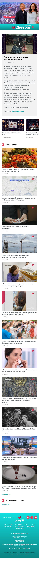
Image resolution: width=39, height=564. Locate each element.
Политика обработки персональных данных (19, 548)
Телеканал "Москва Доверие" (21, 27)
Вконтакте (28, 517)
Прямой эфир (19, 529)
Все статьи (5, 504)
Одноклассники (31, 517)
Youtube (35, 517)
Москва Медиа (7, 552)
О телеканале (8, 525)
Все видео (5, 494)
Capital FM (27, 554)
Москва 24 (15, 552)
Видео (26, 525)
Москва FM (11, 554)
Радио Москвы (19, 554)
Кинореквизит (18, 111)
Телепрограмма (19, 527)
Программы (18, 525)
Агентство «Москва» (30, 552)
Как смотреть (8, 527)
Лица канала (31, 527)
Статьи (33, 525)
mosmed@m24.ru (21, 545)
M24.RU (22, 552)
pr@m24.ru (21, 541)
